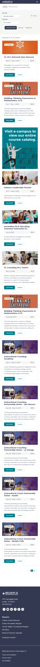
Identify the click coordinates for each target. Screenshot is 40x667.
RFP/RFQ (5, 630)
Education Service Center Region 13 (7, 2)
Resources (29, 27)
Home (5, 6)
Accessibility (6, 661)
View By (4, 19)
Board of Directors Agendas (12, 633)
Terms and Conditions (9, 655)
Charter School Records (10, 620)
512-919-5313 (7, 604)
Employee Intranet (8, 637)
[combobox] (11, 16)
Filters (35, 16)
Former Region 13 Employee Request (15, 627)
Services (20, 27)
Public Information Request (11, 623)
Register (21, 74)
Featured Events (11, 27)
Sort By (4, 13)
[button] (37, 2)
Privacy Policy (6, 658)
